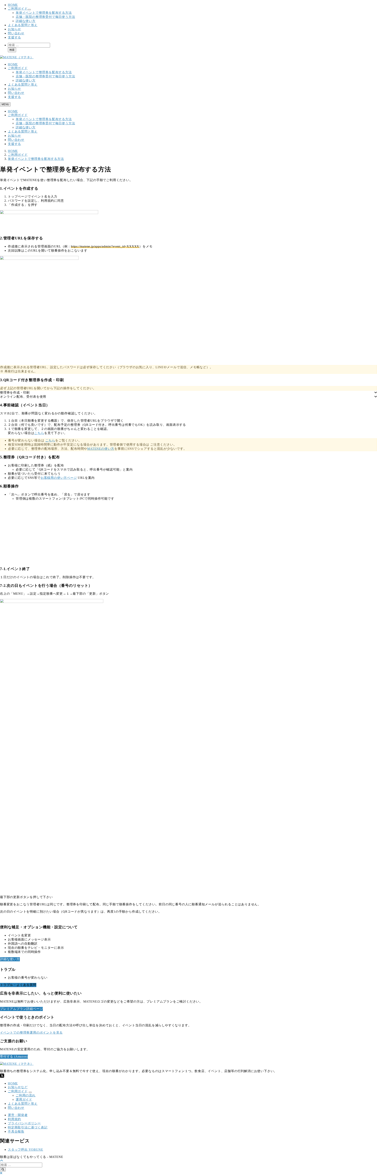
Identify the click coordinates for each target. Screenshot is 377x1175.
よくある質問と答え (23, 25)
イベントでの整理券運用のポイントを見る (31, 1032)
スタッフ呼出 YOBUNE (25, 1149)
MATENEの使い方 (100, 448)
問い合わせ (16, 33)
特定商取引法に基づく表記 (28, 1127)
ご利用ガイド (18, 8)
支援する (14, 37)
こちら (39, 433)
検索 (12, 49)
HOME (13, 4)
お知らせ (14, 29)
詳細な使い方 (26, 21)
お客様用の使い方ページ (59, 477)
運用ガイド (24, 1099)
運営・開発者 (18, 1115)
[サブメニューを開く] (30, 1092)
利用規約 (14, 1119)
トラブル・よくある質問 (18, 984)
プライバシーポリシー (24, 1123)
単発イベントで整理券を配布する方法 (44, 12)
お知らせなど (18, 1087)
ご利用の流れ (26, 1095)
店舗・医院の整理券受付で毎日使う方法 (45, 16)
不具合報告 (16, 1131)
